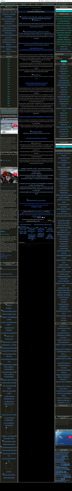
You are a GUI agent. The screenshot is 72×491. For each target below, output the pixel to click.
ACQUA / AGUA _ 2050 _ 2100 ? (9, 12)
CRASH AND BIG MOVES (64, 290)
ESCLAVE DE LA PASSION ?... (64, 349)
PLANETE (62, 136)
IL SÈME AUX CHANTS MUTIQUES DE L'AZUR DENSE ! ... (8, 42)
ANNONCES (64, 188)
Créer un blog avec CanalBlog (63, 51)
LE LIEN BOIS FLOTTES (6, 274)
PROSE (68, 451)
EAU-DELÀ (64, 320)
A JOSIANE (64, 160)
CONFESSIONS (64, 278)
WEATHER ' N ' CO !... (64, 402)
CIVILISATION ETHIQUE (64, 271)
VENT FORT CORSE (59, 470)
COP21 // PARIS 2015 (63, 281)
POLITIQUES (58, 469)
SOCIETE (57, 476)
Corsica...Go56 (21, 7)
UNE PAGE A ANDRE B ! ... (64, 398)
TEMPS (62, 124)
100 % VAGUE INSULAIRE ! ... (49, 4)
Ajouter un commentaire (27, 244)
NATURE (62, 78)
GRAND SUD (57, 481)
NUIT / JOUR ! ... (63, 388)
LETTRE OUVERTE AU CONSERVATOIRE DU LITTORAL (63, 365)
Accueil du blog (64, 49)
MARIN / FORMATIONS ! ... (63, 374)
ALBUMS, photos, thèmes (63, 167)
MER (62, 73)
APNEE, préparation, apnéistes (64, 195)
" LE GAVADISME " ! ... (63, 356)
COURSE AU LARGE (63, 288)
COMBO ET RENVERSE (63, 276)
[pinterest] (43, 1)
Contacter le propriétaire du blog (62, 139)
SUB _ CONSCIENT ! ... (63, 4)
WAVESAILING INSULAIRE (63, 108)
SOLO (36, 4)
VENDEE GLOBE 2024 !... (64, 400)
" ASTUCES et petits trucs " (64, 213)
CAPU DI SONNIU (64, 239)
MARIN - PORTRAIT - (64, 377)
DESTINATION (58, 478)
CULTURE (63, 129)
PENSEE (62, 87)
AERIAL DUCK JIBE (63, 157)
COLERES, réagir (27, 7)
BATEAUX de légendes (64, 223)
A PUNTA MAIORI (64, 197)
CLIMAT (62, 134)
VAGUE (62, 94)
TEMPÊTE (63, 103)
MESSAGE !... (63, 379)
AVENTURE (62, 101)
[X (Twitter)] (41, 1)
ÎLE (62, 106)
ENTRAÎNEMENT (63, 96)
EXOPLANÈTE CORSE (10, 4)
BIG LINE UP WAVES (64, 225)
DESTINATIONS (63, 308)
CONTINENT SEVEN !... (63, 333)
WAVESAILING (62, 75)
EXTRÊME (62, 92)
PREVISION (57, 473)
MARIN (61, 481)
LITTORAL (58, 457)
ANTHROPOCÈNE (64, 190)
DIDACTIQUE (67, 480)
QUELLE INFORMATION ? (9, 18)
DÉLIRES (63, 301)
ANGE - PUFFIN (64, 185)
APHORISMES (64, 192)
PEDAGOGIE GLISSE (63, 127)
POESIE (62, 68)
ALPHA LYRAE (64, 183)
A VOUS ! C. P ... (63, 326)
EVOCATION (62, 80)
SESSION (62, 113)
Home (2, 3)
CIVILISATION (62, 82)
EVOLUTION (62, 122)
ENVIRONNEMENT (62, 85)
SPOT (62, 89)
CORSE (62, 66)
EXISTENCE (62, 99)
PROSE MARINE (58, 473)
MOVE (63, 115)
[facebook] (39, 1)
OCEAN (62, 117)
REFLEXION (62, 131)
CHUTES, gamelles (64, 264)
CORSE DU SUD (58, 464)
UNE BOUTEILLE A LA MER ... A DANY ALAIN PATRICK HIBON (64, 393)
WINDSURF (62, 71)
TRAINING (57, 451)
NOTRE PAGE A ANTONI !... (63, 386)
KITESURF (23, 4)
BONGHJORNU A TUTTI (63, 232)
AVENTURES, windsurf (64, 220)
